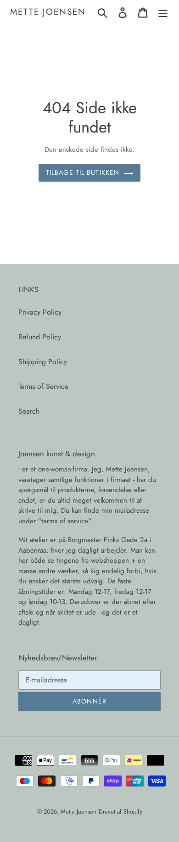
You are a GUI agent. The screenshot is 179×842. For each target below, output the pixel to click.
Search (28, 411)
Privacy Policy (40, 312)
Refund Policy (39, 337)
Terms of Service (43, 386)
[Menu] (163, 12)
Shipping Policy (42, 361)
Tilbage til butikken (82, 172)
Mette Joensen (48, 12)
